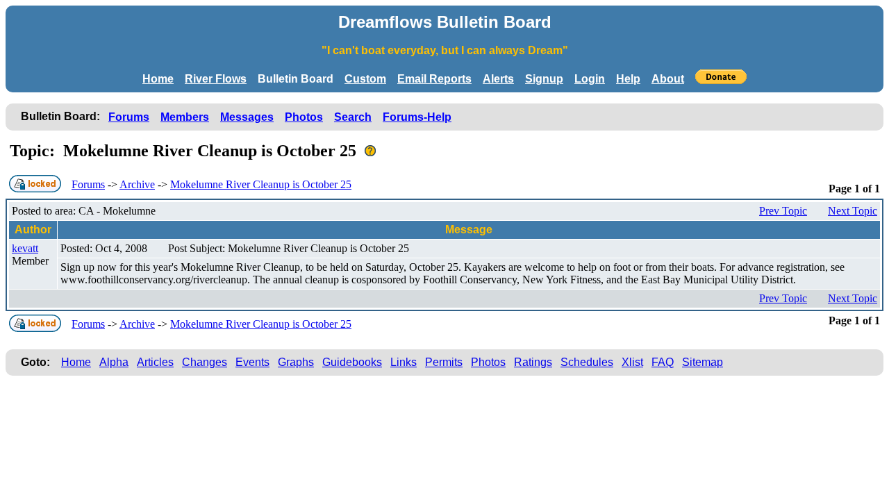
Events (252, 362)
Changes (204, 362)
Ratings (533, 362)
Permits (444, 362)
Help (628, 79)
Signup (544, 79)
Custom (365, 79)
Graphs (296, 362)
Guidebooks (352, 362)
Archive (137, 184)
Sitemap (702, 362)
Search (353, 117)
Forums (128, 117)
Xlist (632, 362)
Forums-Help (417, 117)
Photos (304, 117)
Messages (247, 117)
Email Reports (434, 79)
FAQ (662, 362)
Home (158, 79)
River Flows (216, 79)
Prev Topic (783, 211)
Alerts (498, 79)
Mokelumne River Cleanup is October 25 (260, 184)
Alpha (113, 362)
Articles (155, 362)
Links (403, 362)
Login (589, 79)
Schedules (586, 362)
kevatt (25, 248)
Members (184, 117)
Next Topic (852, 211)
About (667, 79)
